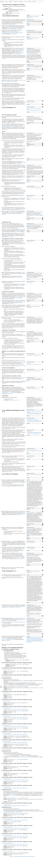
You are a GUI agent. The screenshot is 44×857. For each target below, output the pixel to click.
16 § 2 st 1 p (28, 450)
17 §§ (20, 126)
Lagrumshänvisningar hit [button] (30, 100)
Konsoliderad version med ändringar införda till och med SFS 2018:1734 (16, 828)
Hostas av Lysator (32, 856)
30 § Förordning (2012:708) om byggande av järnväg (35, 412)
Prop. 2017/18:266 (17, 829)
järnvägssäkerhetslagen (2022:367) (8, 32)
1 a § (3, 30)
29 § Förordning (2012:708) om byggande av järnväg (34, 370)
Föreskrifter (21, 1)
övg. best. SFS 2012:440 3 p (30, 419)
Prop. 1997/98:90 (18, 686)
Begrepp (29, 1)
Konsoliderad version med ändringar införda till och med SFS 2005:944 (16, 734)
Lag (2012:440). (19, 28)
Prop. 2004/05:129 (18, 728)
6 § (2, 94)
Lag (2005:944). (22, 485)
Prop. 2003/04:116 (18, 710)
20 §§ (36, 77)
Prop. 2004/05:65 (29, 606)
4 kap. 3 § (28, 431)
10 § (2, 272)
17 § (2, 361)
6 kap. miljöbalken (33, 213)
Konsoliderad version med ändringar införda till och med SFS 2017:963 (16, 805)
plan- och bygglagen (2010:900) (13, 27)
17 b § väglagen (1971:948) (39, 320)
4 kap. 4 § (36, 419)
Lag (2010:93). (14, 446)
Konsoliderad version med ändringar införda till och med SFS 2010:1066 (16, 779)
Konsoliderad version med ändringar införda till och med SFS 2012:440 (16, 787)
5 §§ (19, 49)
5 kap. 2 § (31, 457)
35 (22, 233)
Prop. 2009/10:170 (18, 773)
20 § (2, 387)
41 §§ (5, 297)
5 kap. (16, 49)
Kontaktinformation (25, 856)
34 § (27, 412)
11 (22, 80)
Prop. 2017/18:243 (11, 821)
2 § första (17, 204)
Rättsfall (10, 1)
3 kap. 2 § (11, 541)
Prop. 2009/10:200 (18, 781)
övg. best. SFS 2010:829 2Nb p (31, 411)
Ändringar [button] (28, 15)
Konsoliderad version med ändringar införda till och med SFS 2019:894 (16, 836)
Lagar (7, 1)
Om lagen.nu (11, 856)
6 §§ (10, 398)
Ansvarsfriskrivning (17, 856)
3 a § (3, 455)
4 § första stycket (20, 179)
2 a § (3, 527)
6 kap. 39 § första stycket (19, 296)
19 (34, 77)
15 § (2, 331)
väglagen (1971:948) (33, 57)
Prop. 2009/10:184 (29, 49)
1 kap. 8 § (22, 680)
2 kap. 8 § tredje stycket (16, 622)
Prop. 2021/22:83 (29, 31)
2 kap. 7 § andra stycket (35, 52)
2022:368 (19, 32)
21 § (2, 397)
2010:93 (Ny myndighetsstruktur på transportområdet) (35, 641)
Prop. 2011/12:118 (29, 117)
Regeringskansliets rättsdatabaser (14, 13)
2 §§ (11, 754)
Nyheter (34, 1)
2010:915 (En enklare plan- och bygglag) (35, 639)
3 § (2, 48)
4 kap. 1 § (5, 71)
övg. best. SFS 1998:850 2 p (30, 102)
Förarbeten (15, 1)
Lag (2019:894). (7, 640)
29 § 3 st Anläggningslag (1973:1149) (34, 388)
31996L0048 (10, 696)
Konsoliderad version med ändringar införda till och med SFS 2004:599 (16, 709)
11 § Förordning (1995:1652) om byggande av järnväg (34, 421)
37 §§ (4, 273)
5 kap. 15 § (5, 81)
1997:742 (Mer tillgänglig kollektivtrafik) (35, 640)
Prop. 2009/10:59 (18, 744)
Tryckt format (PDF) (7, 669)
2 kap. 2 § (33, 793)
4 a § (3, 75)
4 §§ (11, 755)
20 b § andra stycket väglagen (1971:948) (13, 126)
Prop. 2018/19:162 (17, 837)
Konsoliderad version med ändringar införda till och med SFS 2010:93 (15, 742)
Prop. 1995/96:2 (19, 659)
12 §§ (24, 80)
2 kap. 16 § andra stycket (13, 795)
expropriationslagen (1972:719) (24, 756)
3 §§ (15, 794)
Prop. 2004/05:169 (17, 736)
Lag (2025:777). (7, 184)
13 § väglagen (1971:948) (30, 66)
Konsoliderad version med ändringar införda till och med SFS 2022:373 (16, 844)
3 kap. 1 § (12, 548)
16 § (2, 353)
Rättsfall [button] (28, 23)
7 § (2, 98)
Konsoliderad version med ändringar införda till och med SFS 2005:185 (16, 717)
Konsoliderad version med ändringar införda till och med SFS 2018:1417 (16, 820)
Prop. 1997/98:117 (29, 54)
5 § (2, 83)
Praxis (26, 1)
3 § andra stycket (20, 174)
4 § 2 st (28, 108)
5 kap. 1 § (31, 431)
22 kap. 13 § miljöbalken (17, 53)
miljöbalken (22, 49)
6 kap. (33, 77)
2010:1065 (4, 638)
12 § (16, 277)
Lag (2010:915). (20, 558)
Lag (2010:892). (17, 607)
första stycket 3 (11, 208)
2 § (2, 36)
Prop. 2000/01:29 (18, 694)
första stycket (15, 441)
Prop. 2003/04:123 (18, 702)
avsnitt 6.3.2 (35, 59)
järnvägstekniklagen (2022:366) (12, 31)
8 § (2, 100)
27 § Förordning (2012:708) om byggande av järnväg (34, 364)
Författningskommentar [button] (30, 19)
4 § (2, 64)
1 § (2, 19)
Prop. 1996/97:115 (19, 664)
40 (2, 297)
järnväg (6, 19)
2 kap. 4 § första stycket (17, 618)
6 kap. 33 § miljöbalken (12, 212)
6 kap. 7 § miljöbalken (30, 227)
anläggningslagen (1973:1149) (7, 392)
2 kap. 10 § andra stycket (17, 812)
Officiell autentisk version (8, 818)
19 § (2, 377)
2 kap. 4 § (7, 685)
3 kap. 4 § (11, 551)
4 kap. (13, 49)
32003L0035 (10, 721)
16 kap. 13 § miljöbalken (10, 607)
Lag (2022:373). (14, 33)
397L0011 (9, 688)
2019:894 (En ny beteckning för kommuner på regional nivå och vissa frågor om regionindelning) (34, 638)
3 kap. (21, 80)
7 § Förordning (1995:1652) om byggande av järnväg (34, 413)
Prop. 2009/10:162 (29, 554)
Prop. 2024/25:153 (29, 166)
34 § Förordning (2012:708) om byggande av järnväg (34, 420)
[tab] (35, 15)
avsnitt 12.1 (34, 141)
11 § (2, 281)
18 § (2, 369)
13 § (2, 305)
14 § (2, 317)
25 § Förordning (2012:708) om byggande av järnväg (34, 355)
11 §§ (12, 400)
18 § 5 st (28, 388)
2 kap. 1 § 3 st (29, 363)
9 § (2, 240)
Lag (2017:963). (14, 81)
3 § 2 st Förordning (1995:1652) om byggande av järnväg (34, 187)
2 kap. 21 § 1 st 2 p (29, 241)
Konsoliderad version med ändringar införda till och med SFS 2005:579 (16, 726)
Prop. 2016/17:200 (29, 76)
